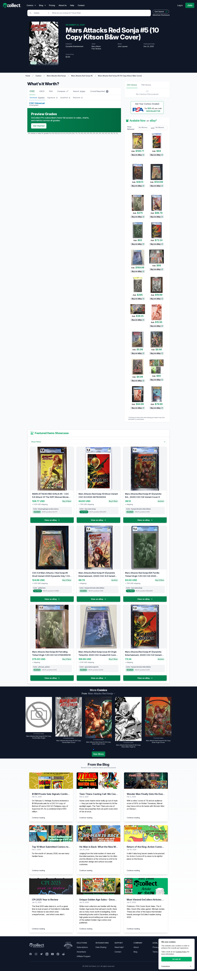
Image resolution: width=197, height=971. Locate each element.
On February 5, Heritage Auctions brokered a (50, 800)
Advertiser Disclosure (161, 15)
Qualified (65, 98)
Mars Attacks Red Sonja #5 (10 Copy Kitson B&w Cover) (120, 76)
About (136, 947)
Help (72, 5)
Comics (38, 76)
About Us (62, 5)
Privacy (156, 947)
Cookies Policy (181, 952)
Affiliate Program (83, 956)
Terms (155, 952)
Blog (135, 952)
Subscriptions (82, 947)
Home (28, 76)
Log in (180, 5)
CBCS (41, 91)
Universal (37, 98)
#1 (36, 806)
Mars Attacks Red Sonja (56, 76)
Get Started (38, 126)
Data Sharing (101, 947)
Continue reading (38, 818)
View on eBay (50, 520)
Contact (81, 5)
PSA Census (146, 85)
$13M (34, 803)
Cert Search (159, 12)
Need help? (119, 947)
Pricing (52, 5)
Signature (52, 98)
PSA (51, 91)
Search (79, 91)
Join (189, 5)
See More (98, 754)
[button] (93, 749)
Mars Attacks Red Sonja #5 (82, 76)
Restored (77, 98)
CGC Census (132, 85)
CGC (32, 91)
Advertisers (81, 952)
